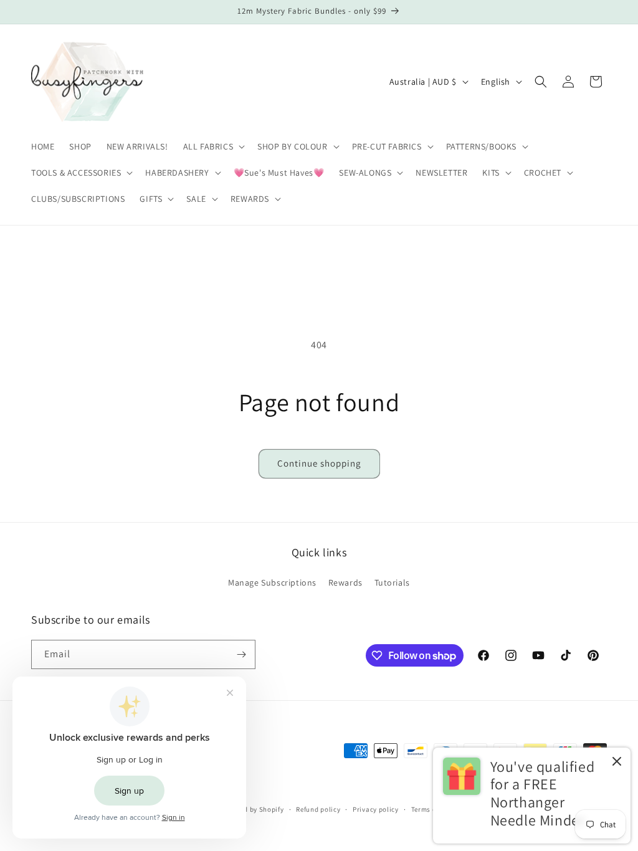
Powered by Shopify (252, 809)
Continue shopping (319, 463)
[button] (213, 146)
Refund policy (318, 809)
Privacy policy (376, 809)
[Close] (617, 762)
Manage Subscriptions (272, 582)
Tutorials (392, 582)
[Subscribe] (241, 654)
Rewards (345, 582)
